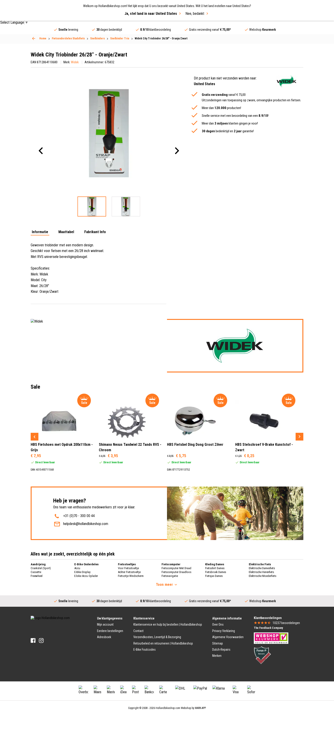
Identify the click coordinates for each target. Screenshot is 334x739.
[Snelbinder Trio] (33, 38)
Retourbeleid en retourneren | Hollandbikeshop (163, 643)
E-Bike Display (82, 572)
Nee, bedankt (194, 13)
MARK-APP (200, 708)
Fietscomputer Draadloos (176, 572)
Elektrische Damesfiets (262, 568)
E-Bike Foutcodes (144, 649)
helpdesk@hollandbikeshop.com (85, 524)
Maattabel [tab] (66, 232)
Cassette (36, 572)
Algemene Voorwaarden (228, 637)
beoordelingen (286, 623)
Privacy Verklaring (223, 631)
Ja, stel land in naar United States (151, 13)
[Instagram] (41, 640)
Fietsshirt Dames (214, 568)
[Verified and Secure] (262, 655)
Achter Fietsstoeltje (129, 572)
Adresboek (104, 637)
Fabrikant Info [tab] (95, 232)
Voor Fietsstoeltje (128, 568)
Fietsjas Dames (214, 576)
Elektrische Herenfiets (261, 572)
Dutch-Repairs (221, 649)
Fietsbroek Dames (215, 572)
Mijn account (105, 624)
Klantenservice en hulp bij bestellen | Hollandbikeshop (167, 624)
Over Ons (218, 624)
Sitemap (217, 643)
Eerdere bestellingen (110, 631)
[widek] (286, 81)
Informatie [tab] (40, 232)
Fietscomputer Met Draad (176, 568)
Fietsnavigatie (170, 576)
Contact (138, 631)
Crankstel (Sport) (41, 568)
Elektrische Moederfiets (262, 576)
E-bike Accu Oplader (86, 576)
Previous (34, 437)
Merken (217, 655)
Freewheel (36, 576)
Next (299, 437)
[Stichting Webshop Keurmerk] (271, 638)
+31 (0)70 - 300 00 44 (79, 516)
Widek (75, 62)
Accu (77, 568)
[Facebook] (33, 640)
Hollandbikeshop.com (168, 708)
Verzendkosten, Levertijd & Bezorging (157, 637)
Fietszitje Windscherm (131, 576)
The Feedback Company (268, 627)
